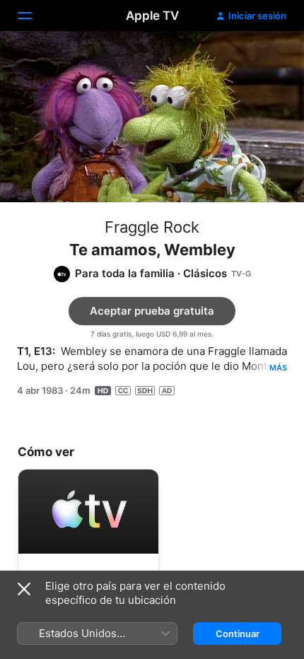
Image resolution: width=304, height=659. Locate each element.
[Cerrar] (24, 589)
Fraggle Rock (152, 227)
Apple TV (152, 15)
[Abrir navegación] (33, 15)
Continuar (237, 633)
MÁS (278, 368)
